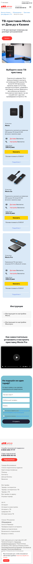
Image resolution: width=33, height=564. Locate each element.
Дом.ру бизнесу (6, 477)
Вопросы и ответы (7, 534)
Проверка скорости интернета (11, 527)
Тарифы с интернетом (8, 487)
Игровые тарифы (7, 496)
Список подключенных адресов (11, 468)
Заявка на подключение (9, 529)
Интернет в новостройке (9, 507)
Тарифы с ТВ (5, 492)
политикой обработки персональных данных (14, 412)
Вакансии (4, 479)
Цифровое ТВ (5, 512)
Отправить (16, 421)
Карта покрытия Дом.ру (9, 470)
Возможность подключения (10, 531)
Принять (6, 560)
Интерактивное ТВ (7, 514)
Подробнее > (16, 162)
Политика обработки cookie (11, 550)
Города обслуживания (8, 465)
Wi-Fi (3, 502)
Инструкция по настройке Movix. (15, 315)
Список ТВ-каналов (7, 520)
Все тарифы (5, 485)
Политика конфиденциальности (11, 543)
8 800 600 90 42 (20, 8)
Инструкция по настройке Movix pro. (15, 323)
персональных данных (24, 410)
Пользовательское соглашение (11, 547)
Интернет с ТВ (6, 509)
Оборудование (6, 522)
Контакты (4, 474)
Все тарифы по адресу (8, 494)
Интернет (4, 505)
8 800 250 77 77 (8, 450)
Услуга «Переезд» (7, 524)
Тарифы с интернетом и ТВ (10, 490)
